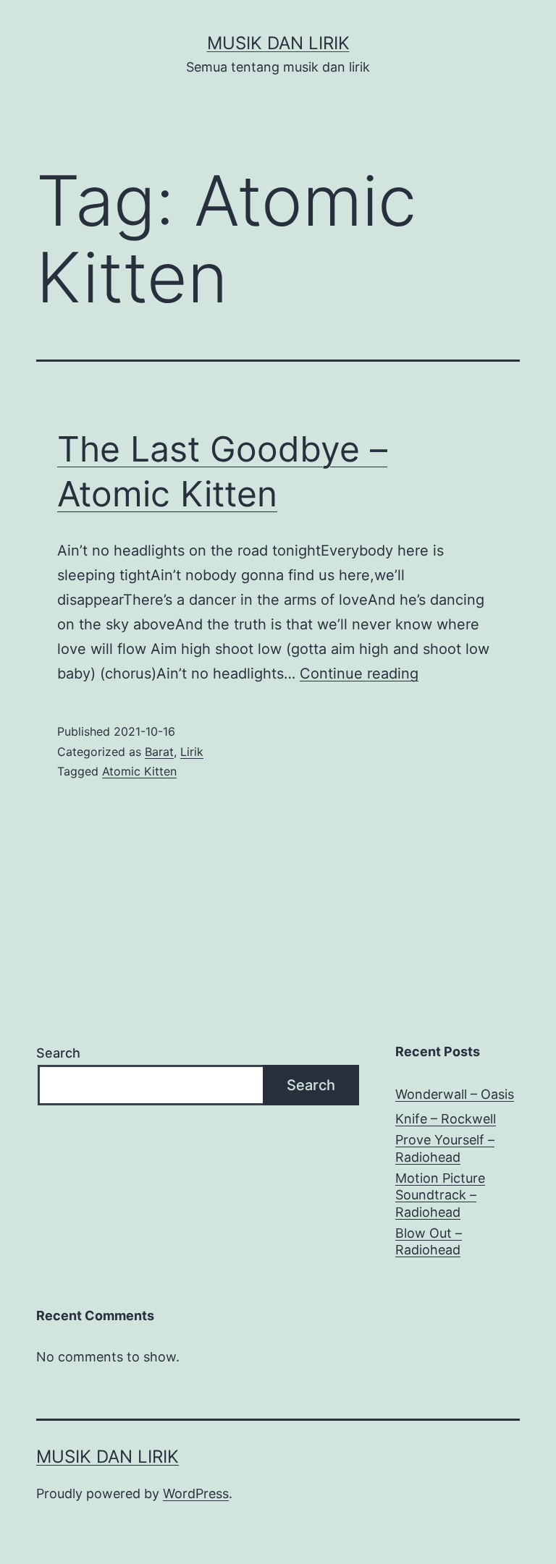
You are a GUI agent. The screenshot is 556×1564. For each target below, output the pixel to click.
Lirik (191, 751)
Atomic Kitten (139, 771)
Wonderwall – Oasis (454, 1094)
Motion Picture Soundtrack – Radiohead (440, 1195)
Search (58, 1053)
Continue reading (359, 673)
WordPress (196, 1493)
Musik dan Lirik (278, 43)
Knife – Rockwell (445, 1118)
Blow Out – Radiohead (428, 1241)
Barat (159, 751)
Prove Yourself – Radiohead (444, 1148)
